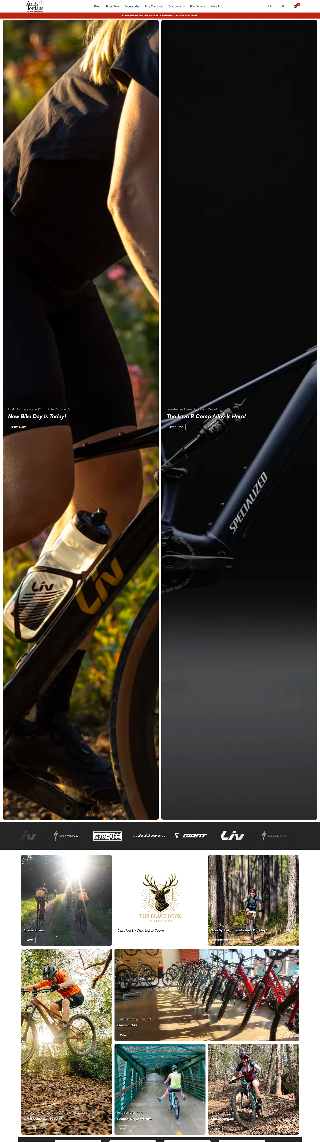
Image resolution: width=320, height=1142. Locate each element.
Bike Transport (154, 6)
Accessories (132, 6)
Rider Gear (112, 6)
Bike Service (198, 6)
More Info (217, 6)
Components (176, 6)
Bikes (97, 6)
